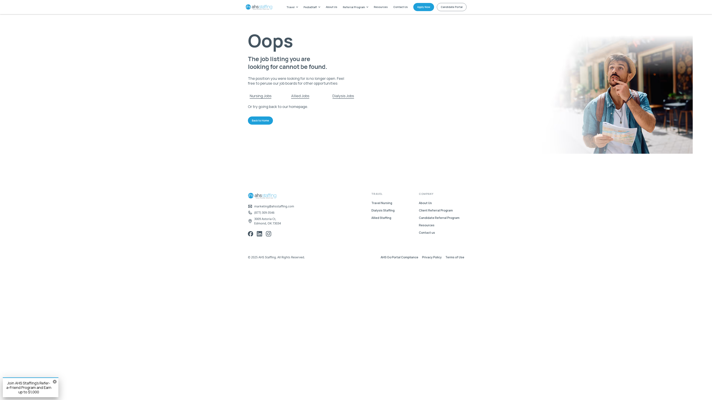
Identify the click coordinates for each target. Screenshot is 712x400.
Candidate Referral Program (439, 218)
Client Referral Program (436, 210)
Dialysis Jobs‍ (343, 95)
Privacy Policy (432, 257)
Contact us (427, 233)
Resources (381, 7)
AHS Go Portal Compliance (399, 257)
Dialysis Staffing (383, 210)
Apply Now (423, 7)
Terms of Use (454, 257)
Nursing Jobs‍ (260, 95)
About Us (331, 7)
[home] (258, 7)
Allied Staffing (381, 218)
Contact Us (400, 7)
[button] (292, 7)
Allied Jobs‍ (300, 95)
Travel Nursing (381, 203)
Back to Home (260, 120)
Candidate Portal (452, 7)
